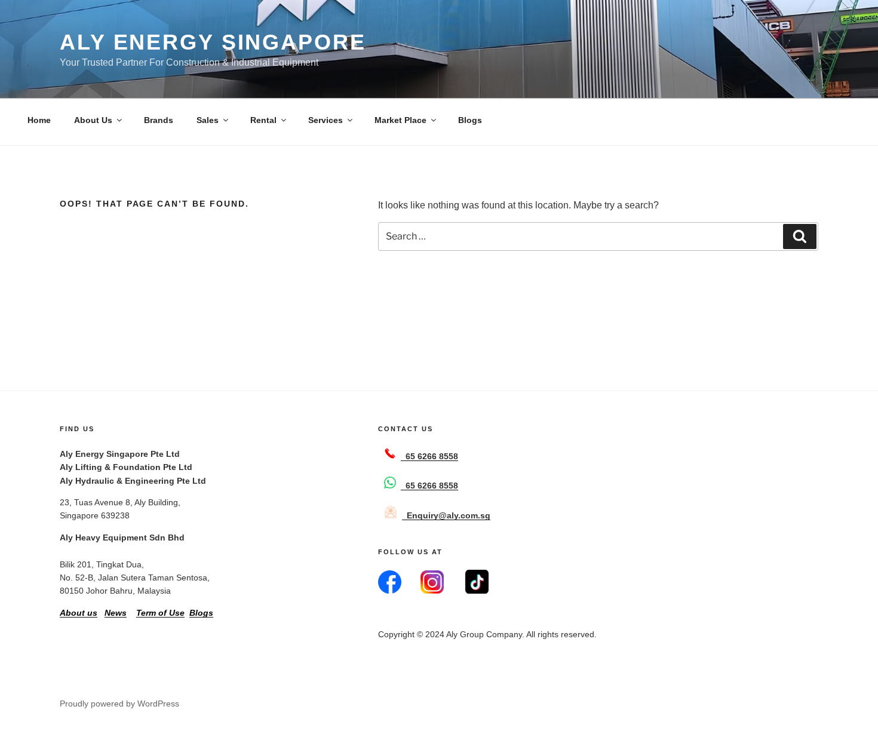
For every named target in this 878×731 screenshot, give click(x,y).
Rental (263, 120)
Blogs (470, 120)
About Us (93, 120)
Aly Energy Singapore (213, 42)
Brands (158, 120)
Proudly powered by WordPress (119, 703)
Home (39, 120)
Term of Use (160, 613)
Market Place (400, 120)
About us (78, 613)
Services (325, 120)
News (116, 613)
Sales (208, 120)
